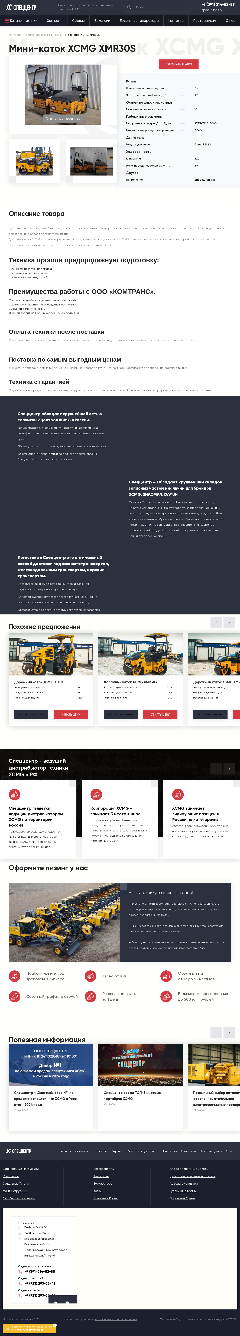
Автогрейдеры (103, 1169)
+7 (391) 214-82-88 (218, 5)
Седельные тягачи (16, 1183)
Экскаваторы (102, 1183)
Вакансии (102, 21)
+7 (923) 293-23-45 (40, 1295)
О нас (230, 21)
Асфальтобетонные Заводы (189, 1169)
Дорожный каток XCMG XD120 (39, 682)
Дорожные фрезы (182, 1198)
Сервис (78, 21)
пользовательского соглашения (116, 1319)
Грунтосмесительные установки (192, 1176)
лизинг (31, 714)
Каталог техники (23, 21)
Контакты (176, 21)
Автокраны (101, 1176)
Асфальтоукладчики (184, 1183)
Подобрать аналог (178, 64)
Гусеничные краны (183, 1191)
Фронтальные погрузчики (21, 1169)
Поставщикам (204, 21)
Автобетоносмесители (19, 1198)
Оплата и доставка (142, 1151)
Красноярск (210, 9)
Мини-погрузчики (15, 1191)
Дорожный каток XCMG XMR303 (130, 682)
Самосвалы (11, 1176)
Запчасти (55, 21)
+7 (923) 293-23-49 (40, 1283)
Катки (97, 1191)
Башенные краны (105, 1198)
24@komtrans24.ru (36, 1233)
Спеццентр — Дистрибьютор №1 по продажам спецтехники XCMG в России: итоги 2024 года (47, 1099)
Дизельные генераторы (139, 21)
